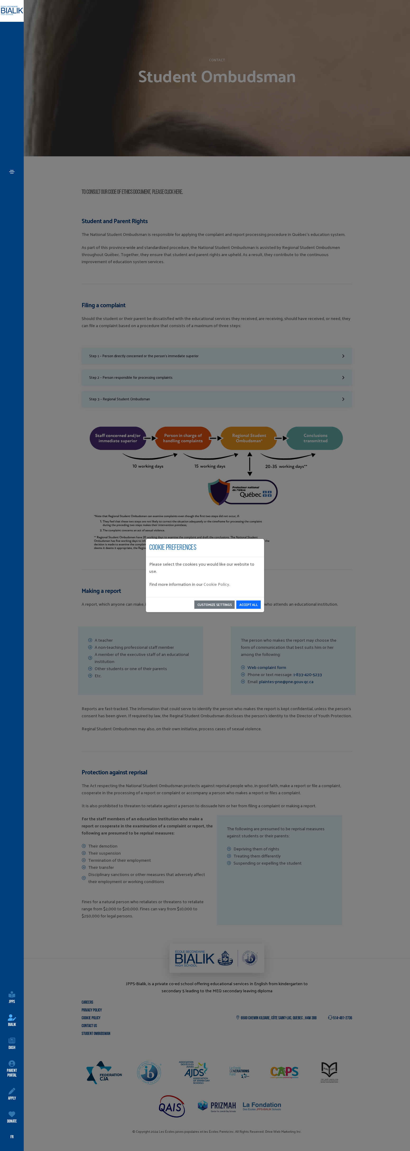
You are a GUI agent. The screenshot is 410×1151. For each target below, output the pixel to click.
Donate (12, 1121)
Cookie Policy (216, 584)
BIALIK (12, 1025)
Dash (12, 1048)
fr (12, 1137)
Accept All (248, 605)
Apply (12, 1099)
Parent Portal (12, 1073)
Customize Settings (214, 605)
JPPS (12, 1002)
